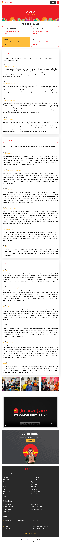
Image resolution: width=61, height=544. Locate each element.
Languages (6, 484)
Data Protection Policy (36, 509)
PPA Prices (33, 486)
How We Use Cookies (36, 506)
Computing (6, 482)
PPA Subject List (7, 491)
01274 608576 (9, 528)
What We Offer (34, 494)
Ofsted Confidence (35, 479)
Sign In (53, 2)
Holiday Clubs (7, 504)
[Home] (7, 2)
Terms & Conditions (8, 506)
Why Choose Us (34, 477)
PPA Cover (6, 479)
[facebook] (26, 534)
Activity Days (6, 494)
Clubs (4, 496)
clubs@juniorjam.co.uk (23, 520)
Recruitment (33, 484)
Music (4, 486)
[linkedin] (32, 534)
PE (4, 489)
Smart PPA (33, 489)
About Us (5, 477)
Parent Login (34, 504)
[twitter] (35, 534)
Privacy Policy (7, 509)
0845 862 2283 (36, 522)
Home (27, 15)
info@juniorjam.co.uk (10, 520)
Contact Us (30, 440)
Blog (31, 482)
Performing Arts (35, 491)
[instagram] (29, 534)
